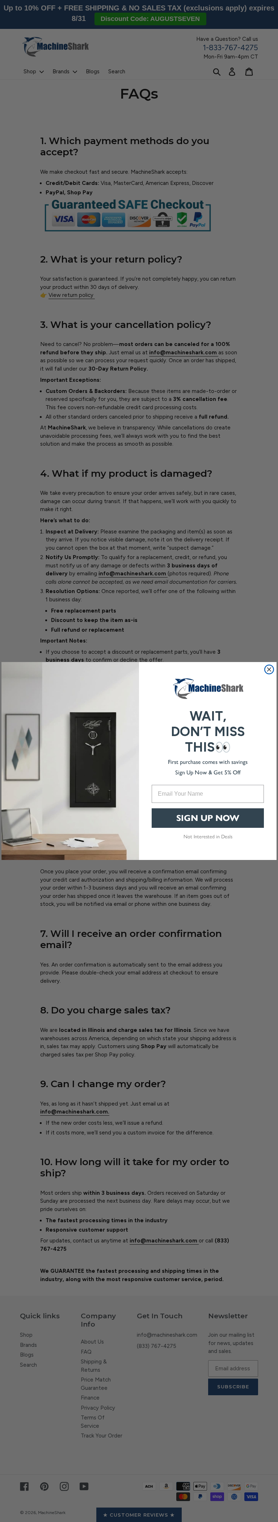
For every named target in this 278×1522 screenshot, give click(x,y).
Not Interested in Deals (208, 837)
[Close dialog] (269, 669)
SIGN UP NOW (207, 818)
